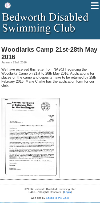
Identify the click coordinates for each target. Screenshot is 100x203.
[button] (95, 5)
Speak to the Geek (57, 197)
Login (67, 191)
